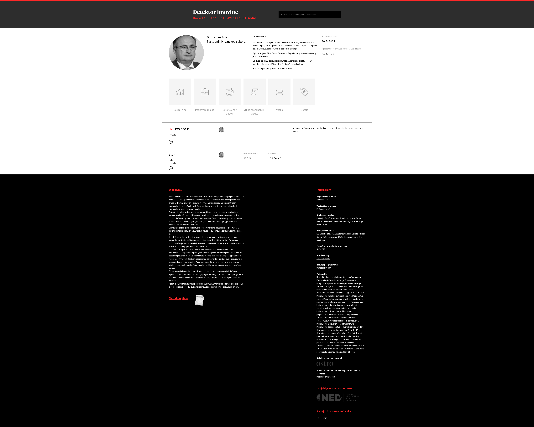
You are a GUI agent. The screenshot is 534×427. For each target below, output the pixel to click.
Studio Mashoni (323, 258)
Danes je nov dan (324, 268)
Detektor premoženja (326, 377)
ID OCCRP (321, 249)
